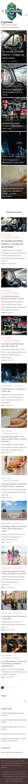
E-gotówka (7, 22)
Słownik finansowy (19, 781)
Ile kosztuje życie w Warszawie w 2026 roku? (13, 161)
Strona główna (6, 772)
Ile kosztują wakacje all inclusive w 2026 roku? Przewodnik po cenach (13, 528)
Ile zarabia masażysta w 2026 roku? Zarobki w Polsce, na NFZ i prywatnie (13, 192)
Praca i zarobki (7, 45)
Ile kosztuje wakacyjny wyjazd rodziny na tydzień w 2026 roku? (13, 572)
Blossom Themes (8, 765)
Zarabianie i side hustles (13, 47)
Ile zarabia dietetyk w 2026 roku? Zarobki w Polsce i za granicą (13, 485)
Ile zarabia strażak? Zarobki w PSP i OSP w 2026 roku (12, 126)
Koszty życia (21, 156)
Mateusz (4, 61)
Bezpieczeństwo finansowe (9, 774)
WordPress (4, 767)
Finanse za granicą (19, 776)
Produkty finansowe (8, 776)
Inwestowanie (21, 774)
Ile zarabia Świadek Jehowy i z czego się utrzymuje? (13, 55)
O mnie (13, 772)
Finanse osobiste (8, 156)
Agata (2, 405)
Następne (16, 687)
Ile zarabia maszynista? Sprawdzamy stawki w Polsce (12, 92)
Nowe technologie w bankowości (14, 779)
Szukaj (3, 696)
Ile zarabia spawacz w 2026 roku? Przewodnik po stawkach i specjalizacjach (14, 663)
